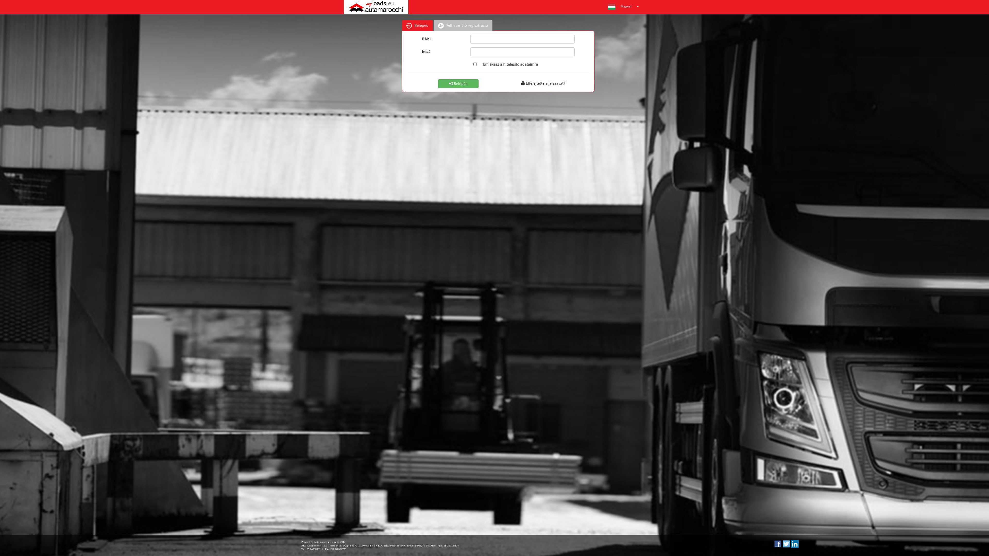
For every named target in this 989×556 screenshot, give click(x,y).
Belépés (460, 83)
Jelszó (426, 51)
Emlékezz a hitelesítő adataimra (510, 64)
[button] (624, 7)
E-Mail (426, 39)
